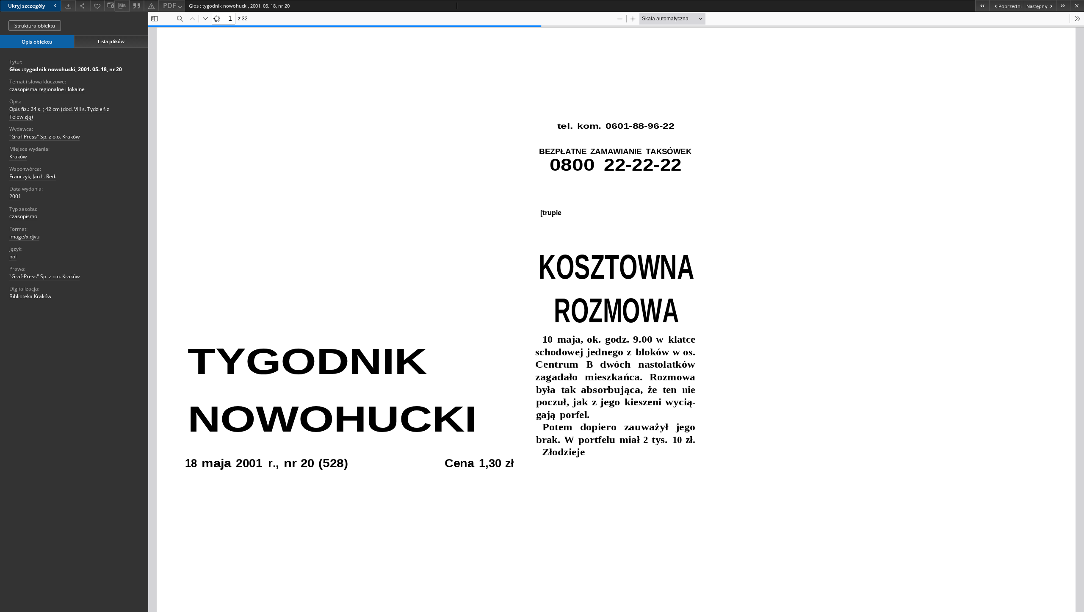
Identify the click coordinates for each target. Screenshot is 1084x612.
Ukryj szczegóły (26, 5)
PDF (169, 5)
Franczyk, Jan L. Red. (32, 176)
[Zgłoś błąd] (151, 5)
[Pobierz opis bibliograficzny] (122, 6)
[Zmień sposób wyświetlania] (110, 5)
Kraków (18, 156)
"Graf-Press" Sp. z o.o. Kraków (44, 136)
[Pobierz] (68, 5)
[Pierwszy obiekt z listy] (982, 5)
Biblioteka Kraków (30, 296)
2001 (15, 196)
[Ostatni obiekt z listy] (1063, 5)
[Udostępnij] (82, 5)
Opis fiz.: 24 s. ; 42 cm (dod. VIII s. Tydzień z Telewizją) (59, 112)
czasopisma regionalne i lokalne (47, 89)
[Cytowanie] (137, 5)
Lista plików (111, 41)
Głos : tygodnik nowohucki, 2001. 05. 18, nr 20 (65, 69)
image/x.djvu (24, 236)
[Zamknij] (1077, 5)
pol (13, 256)
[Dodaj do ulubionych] (97, 5)
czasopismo (23, 216)
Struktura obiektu (34, 25)
